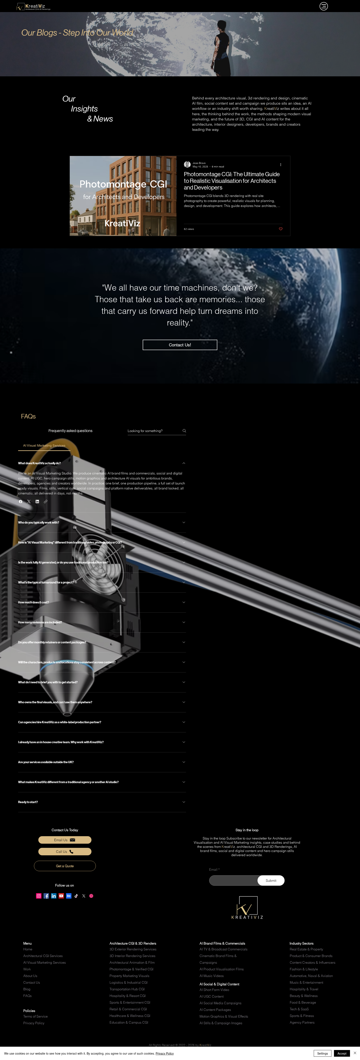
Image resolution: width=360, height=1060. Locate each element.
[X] (83, 896)
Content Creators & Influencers (313, 962)
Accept (342, 1053)
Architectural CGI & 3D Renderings (37, 9)
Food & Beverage (303, 1002)
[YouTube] (61, 896)
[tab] (44, 445)
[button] (20, 501)
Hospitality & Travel (304, 989)
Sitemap (29, 1002)
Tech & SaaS (299, 1009)
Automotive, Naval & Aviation (311, 976)
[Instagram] (38, 896)
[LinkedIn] (53, 896)
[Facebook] (46, 896)
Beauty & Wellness (304, 996)
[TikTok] (76, 896)
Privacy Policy (165, 1053)
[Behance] (68, 896)
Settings (322, 1053)
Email (213, 869)
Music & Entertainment (306, 982)
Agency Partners (302, 1022)
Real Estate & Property (306, 949)
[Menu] (324, 6)
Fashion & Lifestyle (304, 969)
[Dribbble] (91, 896)
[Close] (355, 1053)
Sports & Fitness (302, 1016)
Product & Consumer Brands (311, 956)
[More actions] (282, 164)
